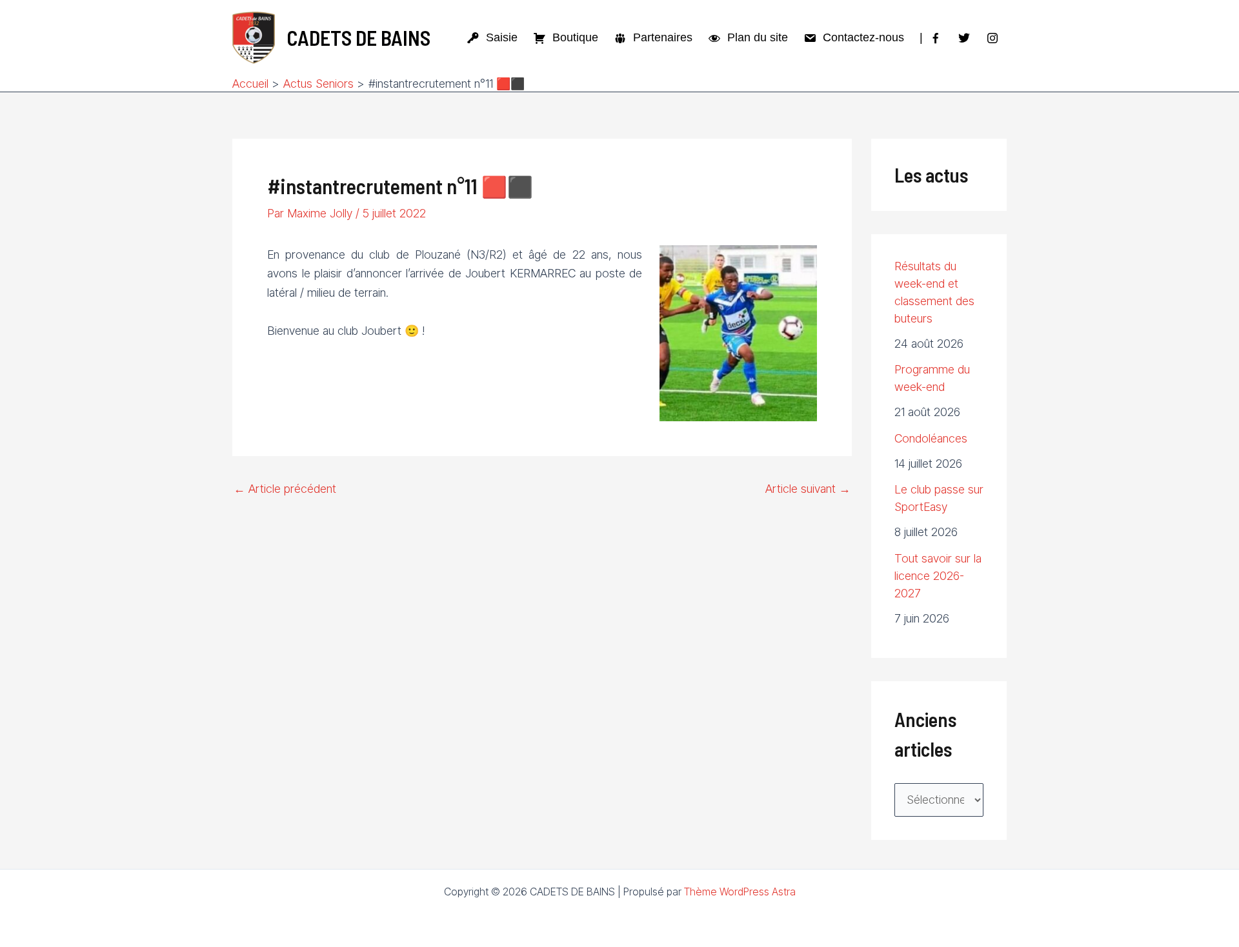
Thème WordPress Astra (740, 891)
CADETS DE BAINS (358, 37)
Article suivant (808, 489)
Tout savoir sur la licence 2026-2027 (938, 576)
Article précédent (285, 489)
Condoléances (930, 438)
